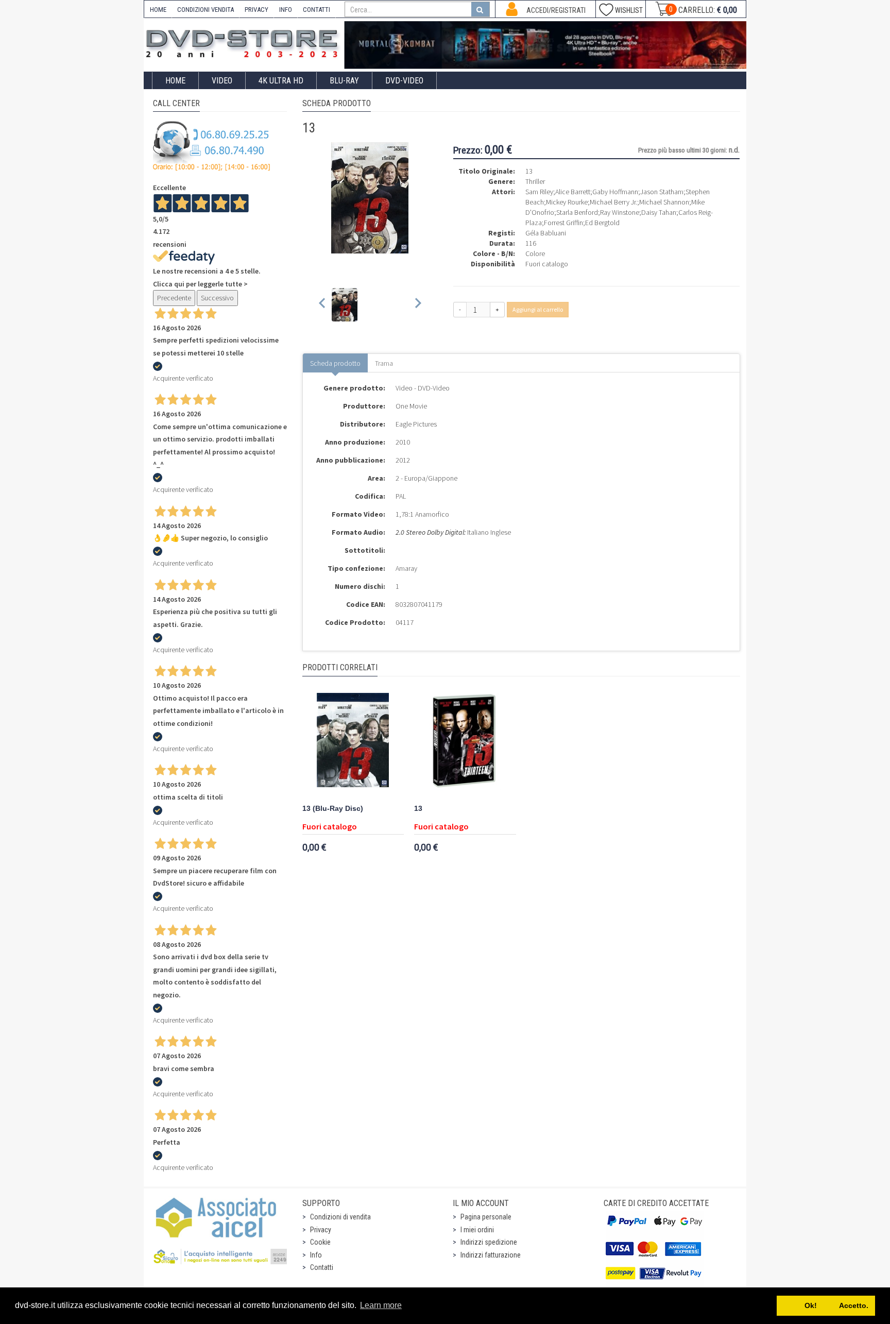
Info (316, 1255)
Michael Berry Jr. (613, 202)
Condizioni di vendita (340, 1217)
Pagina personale (485, 1217)
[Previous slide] (322, 304)
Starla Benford (577, 212)
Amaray (406, 568)
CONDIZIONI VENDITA (205, 9)
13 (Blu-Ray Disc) (332, 808)
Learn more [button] (381, 1305)
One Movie (411, 406)
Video (222, 81)
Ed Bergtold (602, 222)
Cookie (320, 1242)
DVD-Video (404, 81)
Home (175, 81)
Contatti (321, 1267)
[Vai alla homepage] (244, 42)
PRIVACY (256, 9)
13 (418, 808)
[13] (465, 744)
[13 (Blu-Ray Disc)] (353, 744)
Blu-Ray (344, 81)
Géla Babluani (545, 232)
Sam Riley (539, 191)
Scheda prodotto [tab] (335, 363)
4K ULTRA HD (281, 81)
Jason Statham (661, 191)
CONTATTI (316, 9)
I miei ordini (477, 1230)
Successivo (217, 297)
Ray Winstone (619, 212)
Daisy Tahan (658, 212)
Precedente (174, 297)
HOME (158, 9)
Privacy (320, 1230)
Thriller (535, 181)
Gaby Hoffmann (615, 191)
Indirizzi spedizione (488, 1242)
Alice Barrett (572, 191)
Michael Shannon (664, 202)
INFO (285, 9)
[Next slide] (417, 304)
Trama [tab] (384, 363)
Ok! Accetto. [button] (826, 1305)
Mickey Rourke (567, 202)
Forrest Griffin (563, 222)
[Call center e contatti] (211, 145)
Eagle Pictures (416, 424)
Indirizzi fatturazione (490, 1255)
